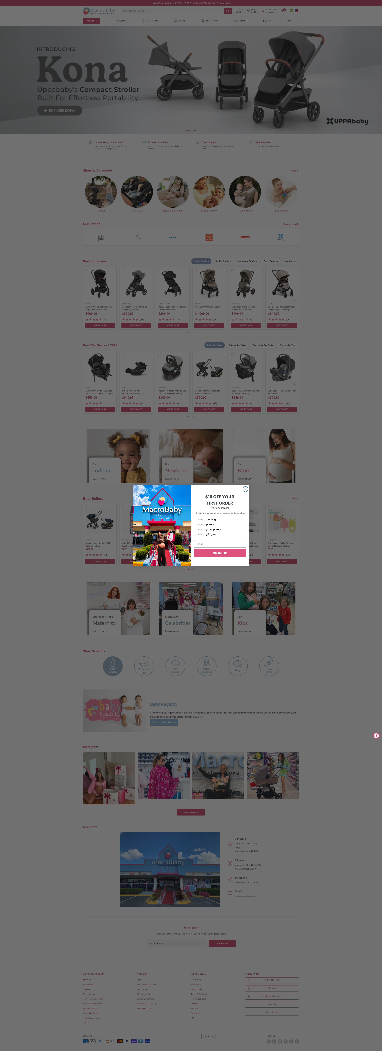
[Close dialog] (245, 489)
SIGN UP (220, 553)
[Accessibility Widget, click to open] (376, 735)
